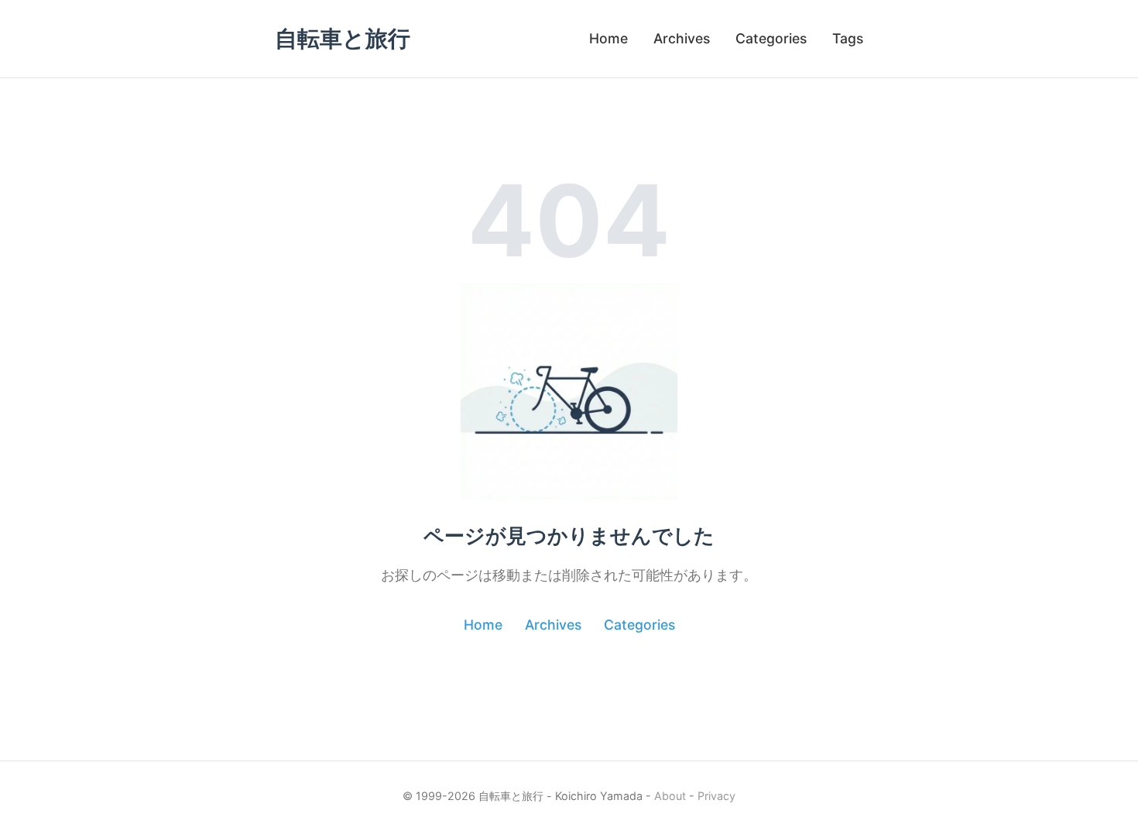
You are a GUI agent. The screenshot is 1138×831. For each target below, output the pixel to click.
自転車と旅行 (342, 38)
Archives (681, 38)
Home (608, 38)
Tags (847, 38)
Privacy (716, 795)
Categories (771, 38)
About (670, 795)
